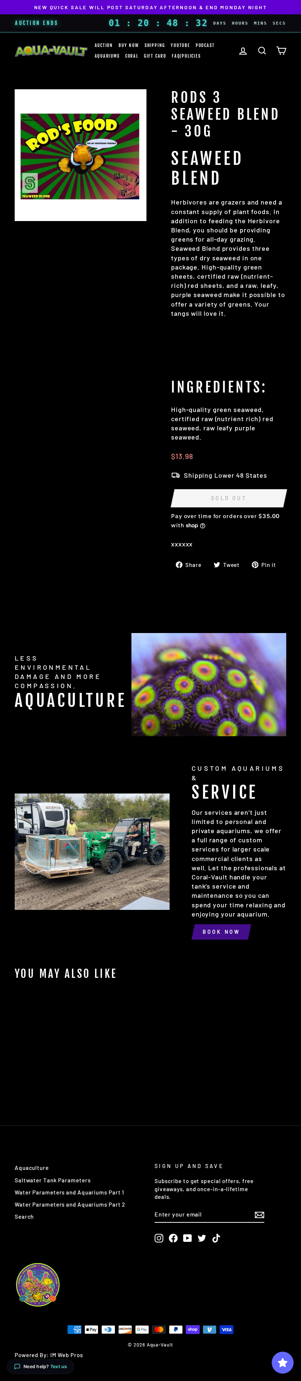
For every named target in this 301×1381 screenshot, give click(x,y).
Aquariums (107, 56)
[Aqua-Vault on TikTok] (216, 1238)
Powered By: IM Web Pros (49, 1355)
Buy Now (129, 45)
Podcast (205, 45)
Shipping (155, 45)
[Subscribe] (259, 1214)
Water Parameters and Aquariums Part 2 (70, 1204)
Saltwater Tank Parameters (53, 1180)
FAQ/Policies (186, 56)
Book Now (221, 932)
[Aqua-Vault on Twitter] (201, 1238)
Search (24, 1216)
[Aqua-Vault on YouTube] (187, 1238)
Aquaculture (32, 1167)
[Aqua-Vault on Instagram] (159, 1238)
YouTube (180, 45)
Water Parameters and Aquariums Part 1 (69, 1192)
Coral (131, 56)
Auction (104, 45)
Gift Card (155, 56)
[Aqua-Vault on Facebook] (173, 1238)
